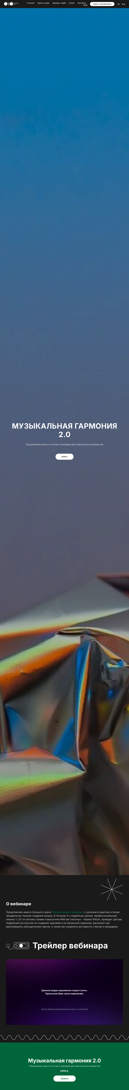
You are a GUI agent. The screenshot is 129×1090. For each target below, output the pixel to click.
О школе (30, 3)
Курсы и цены (43, 3)
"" (67, 912)
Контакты (82, 3)
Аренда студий (59, 3)
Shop (85, 5)
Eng (123, 4)
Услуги (71, 3)
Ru (119, 4)
